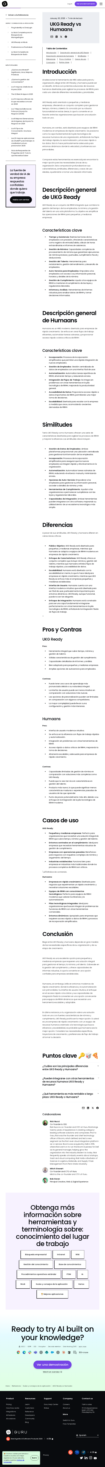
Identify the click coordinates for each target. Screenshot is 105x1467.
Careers (66, 1404)
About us (66, 1408)
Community (29, 1418)
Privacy (46, 1455)
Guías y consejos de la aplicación (37, 1386)
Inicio (8, 1386)
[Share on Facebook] (66, 36)
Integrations (11, 1411)
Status (46, 1408)
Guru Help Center (51, 1404)
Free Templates (69, 1424)
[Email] (52, 36)
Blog (27, 1422)
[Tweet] (61, 36)
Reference (29, 1411)
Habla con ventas (21, 199)
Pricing (8, 1404)
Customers (29, 1408)
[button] (100, 4)
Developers (30, 1415)
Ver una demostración (86, 4)
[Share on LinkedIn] (56, 36)
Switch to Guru (69, 1420)
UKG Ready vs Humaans (62, 1386)
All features (10, 1415)
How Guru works (12, 1408)
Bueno (34, 1458)
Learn (27, 1404)
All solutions (10, 1418)
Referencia (16, 1386)
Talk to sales (87, 1404)
